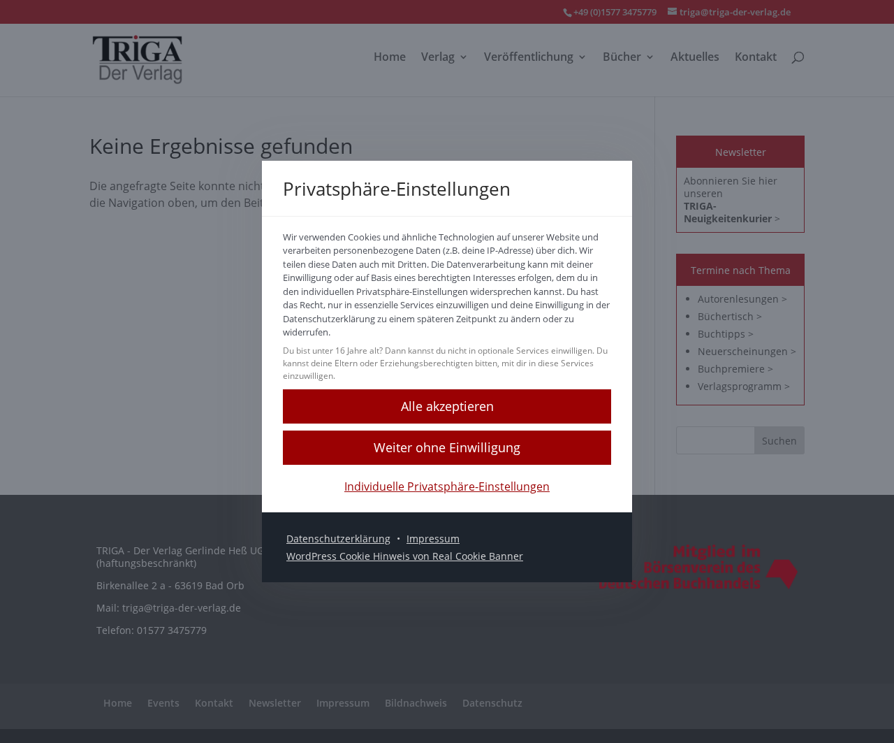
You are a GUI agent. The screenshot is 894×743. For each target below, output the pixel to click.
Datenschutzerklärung (338, 538)
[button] (447, 406)
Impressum (433, 538)
